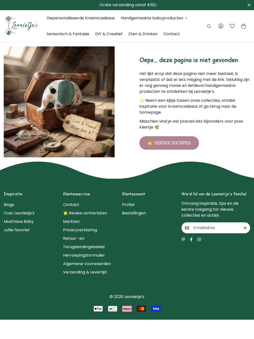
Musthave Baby (19, 221)
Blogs (9, 204)
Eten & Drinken (143, 34)
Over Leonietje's (19, 213)
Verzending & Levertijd (84, 272)
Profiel (128, 204)
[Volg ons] (191, 239)
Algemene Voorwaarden (87, 264)
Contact (171, 34)
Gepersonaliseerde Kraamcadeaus (81, 18)
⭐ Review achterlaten (85, 213)
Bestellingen (134, 213)
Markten (71, 221)
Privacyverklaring (80, 230)
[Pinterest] (183, 239)
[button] (243, 26)
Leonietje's (134, 297)
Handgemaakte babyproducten (152, 18)
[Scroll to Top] (244, 312)
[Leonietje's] (22, 26)
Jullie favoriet (17, 230)
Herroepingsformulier (84, 255)
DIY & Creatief (109, 34)
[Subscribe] (244, 228)
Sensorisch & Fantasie (68, 34)
